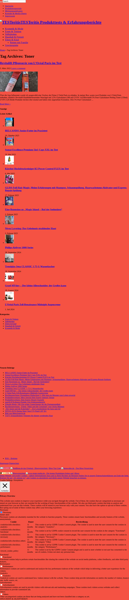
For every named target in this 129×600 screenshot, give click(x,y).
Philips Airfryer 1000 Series (19, 247)
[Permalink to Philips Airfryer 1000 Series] (9, 243)
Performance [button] (5, 564)
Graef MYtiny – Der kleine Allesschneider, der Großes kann (35, 285)
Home (2, 50)
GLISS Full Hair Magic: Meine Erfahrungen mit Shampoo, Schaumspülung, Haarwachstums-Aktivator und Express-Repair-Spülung (58, 379)
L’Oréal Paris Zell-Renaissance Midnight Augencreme (32, 304)
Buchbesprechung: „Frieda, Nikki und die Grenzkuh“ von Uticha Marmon (34, 407)
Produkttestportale (13, 8)
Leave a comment (18, 68)
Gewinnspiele (11, 45)
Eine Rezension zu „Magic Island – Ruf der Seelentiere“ (33, 209)
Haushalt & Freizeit (14, 37)
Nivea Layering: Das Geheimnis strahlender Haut (30, 228)
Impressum (10, 16)
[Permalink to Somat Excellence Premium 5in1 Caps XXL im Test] (9, 145)
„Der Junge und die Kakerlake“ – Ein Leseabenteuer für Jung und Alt (32, 409)
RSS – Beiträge (11, 458)
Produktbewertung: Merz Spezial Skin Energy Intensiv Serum (29, 397)
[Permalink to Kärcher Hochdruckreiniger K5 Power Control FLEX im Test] (9, 164)
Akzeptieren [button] (18, 480)
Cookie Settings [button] (6, 480)
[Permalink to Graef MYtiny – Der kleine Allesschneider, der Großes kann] (9, 281)
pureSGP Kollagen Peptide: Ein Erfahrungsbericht (25, 402)
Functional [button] (4, 555)
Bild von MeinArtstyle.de (15, 413)
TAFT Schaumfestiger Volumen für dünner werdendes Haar (29, 416)
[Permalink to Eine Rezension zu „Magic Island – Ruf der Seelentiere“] (9, 205)
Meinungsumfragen (14, 11)
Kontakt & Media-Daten (16, 13)
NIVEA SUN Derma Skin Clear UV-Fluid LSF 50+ (26, 411)
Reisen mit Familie (19, 42)
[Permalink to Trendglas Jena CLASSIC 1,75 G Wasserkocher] (9, 262)
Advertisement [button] (6, 582)
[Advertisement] (19, 348)
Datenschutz (14, 463)
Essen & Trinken (13, 31)
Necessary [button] (4, 510)
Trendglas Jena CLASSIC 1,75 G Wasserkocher (30, 266)
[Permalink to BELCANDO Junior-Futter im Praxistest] (9, 126)
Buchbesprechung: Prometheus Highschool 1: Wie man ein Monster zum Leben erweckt (40, 395)
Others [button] (2, 592)
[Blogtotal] (5, 473)
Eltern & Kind (12, 39)
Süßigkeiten (11, 34)
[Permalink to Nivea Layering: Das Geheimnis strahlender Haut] (9, 224)
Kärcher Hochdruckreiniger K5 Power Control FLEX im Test (37, 168)
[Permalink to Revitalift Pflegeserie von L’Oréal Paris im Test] (19, 91)
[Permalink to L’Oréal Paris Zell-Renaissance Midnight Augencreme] (9, 300)
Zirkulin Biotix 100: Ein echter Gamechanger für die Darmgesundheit (32, 404)
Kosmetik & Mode (14, 28)
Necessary (7, 512)
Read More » (5, 104)
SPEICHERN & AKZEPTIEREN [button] (14, 599)
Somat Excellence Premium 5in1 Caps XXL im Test (31, 149)
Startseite (9, 6)
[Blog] (18, 473)
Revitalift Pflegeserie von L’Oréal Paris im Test (30, 63)
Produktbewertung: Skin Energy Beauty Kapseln (24, 400)
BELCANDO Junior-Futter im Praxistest (26, 130)
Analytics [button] (4, 573)
